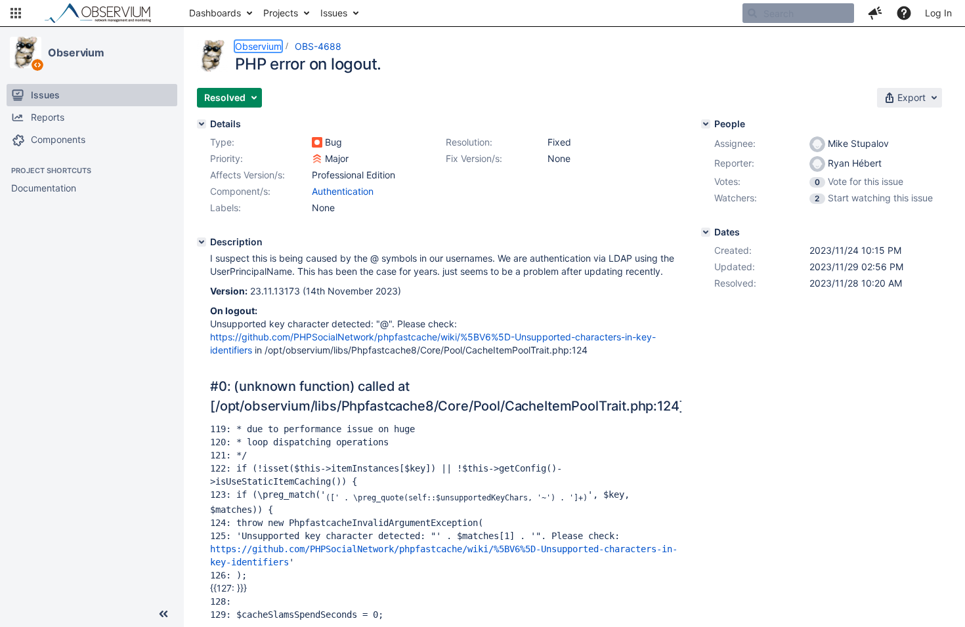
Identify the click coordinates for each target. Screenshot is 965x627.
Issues (333, 12)
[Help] (904, 13)
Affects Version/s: (247, 174)
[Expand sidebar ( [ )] (163, 614)
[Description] (201, 242)
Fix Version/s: (474, 158)
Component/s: (240, 191)
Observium (76, 52)
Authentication (343, 191)
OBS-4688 (318, 46)
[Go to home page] (103, 13)
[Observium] (25, 52)
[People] (705, 124)
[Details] (201, 124)
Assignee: (735, 143)
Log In (938, 12)
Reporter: (734, 163)
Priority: (226, 158)
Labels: (225, 207)
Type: (222, 142)
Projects (280, 12)
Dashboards (215, 12)
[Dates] (705, 232)
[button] (16, 13)
